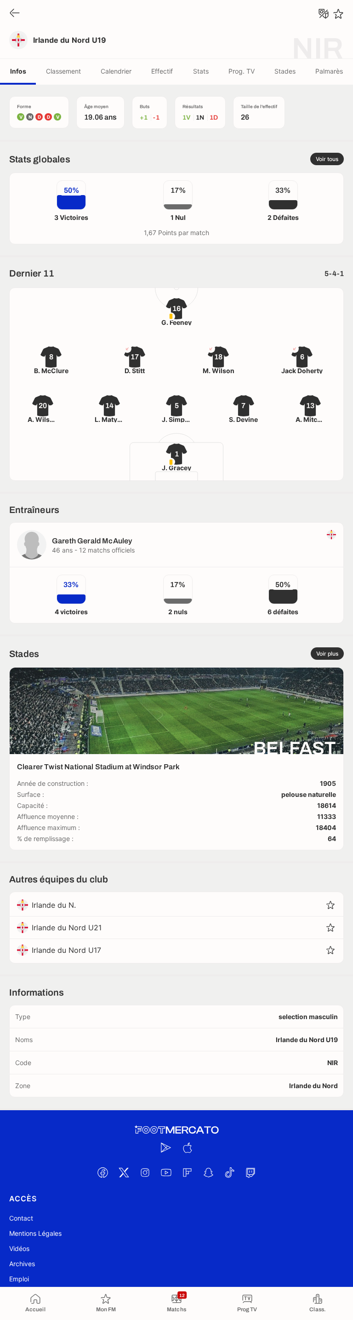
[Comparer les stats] (323, 13)
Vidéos (19, 1248)
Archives (22, 1264)
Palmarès (329, 71)
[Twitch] (250, 1172)
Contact (21, 1218)
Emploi (19, 1279)
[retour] (14, 13)
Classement (63, 71)
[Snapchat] (208, 1172)
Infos (18, 71)
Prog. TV (241, 71)
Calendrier (116, 71)
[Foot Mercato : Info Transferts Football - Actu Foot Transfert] (176, 1130)
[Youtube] (166, 1172)
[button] (330, 905)
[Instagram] (145, 1172)
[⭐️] (338, 13)
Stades (285, 71)
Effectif (162, 71)
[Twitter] (124, 1172)
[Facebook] (102, 1172)
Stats (201, 71)
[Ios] (187, 1147)
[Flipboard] (187, 1172)
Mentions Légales (35, 1233)
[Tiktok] (229, 1172)
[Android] (166, 1147)
